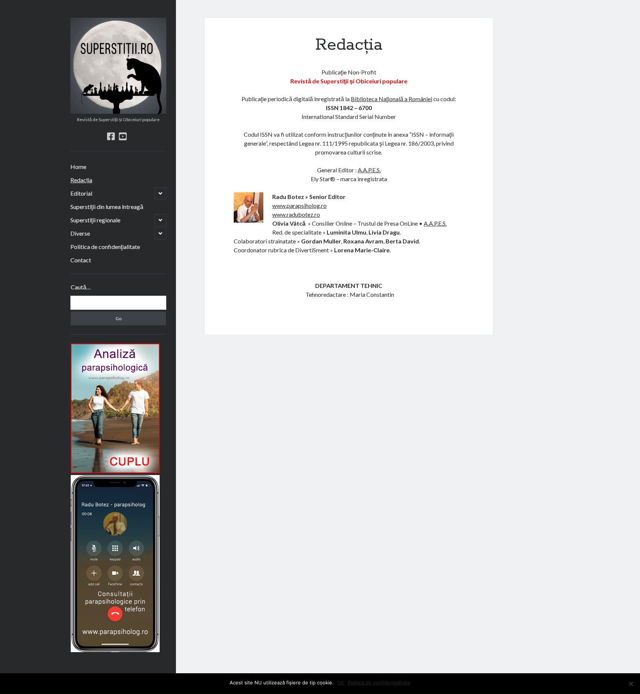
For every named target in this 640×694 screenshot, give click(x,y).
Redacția (81, 179)
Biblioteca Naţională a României (391, 98)
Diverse (80, 233)
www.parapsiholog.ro (299, 205)
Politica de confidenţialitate (105, 246)
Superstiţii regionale (95, 219)
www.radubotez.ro (296, 214)
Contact (80, 259)
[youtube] (123, 136)
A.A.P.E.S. (369, 169)
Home (78, 166)
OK (340, 682)
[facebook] (111, 136)
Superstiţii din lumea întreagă (106, 206)
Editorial (81, 193)
